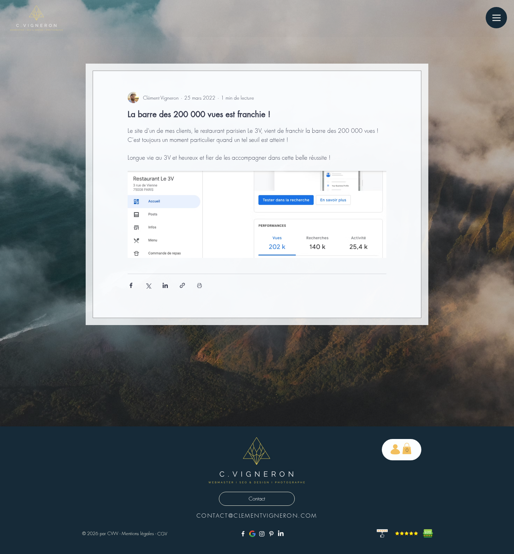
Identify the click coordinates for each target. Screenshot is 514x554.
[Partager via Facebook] (131, 285)
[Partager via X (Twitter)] (148, 285)
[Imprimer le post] (199, 285)
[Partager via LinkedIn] (165, 285)
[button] (407, 448)
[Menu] (496, 17)
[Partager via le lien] (182, 285)
